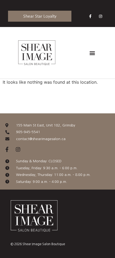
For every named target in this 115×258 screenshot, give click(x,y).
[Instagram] (100, 16)
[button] (92, 52)
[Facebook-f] (90, 16)
